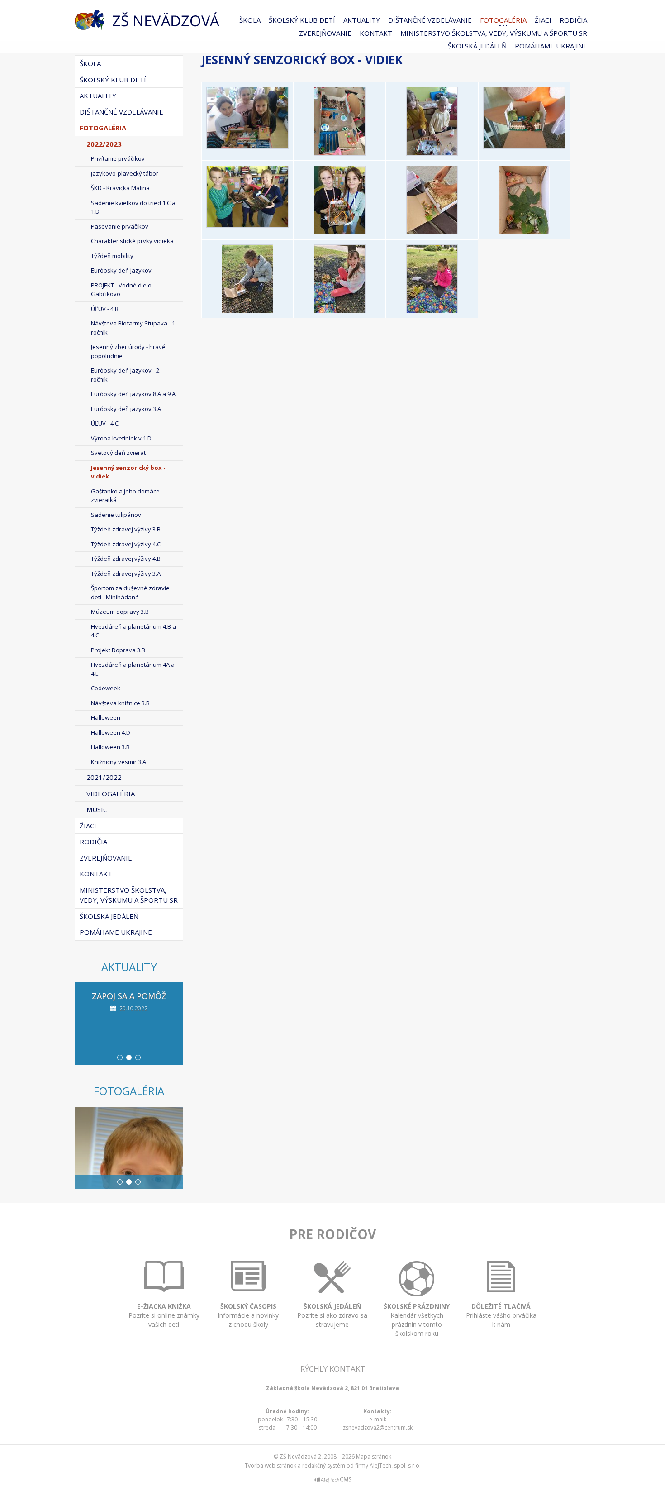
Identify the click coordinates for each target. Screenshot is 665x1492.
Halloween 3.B (110, 747)
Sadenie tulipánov (116, 515)
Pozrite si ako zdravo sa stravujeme (332, 1315)
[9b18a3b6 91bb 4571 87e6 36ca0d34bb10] (247, 311)
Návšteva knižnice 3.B (120, 703)
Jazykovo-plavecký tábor (124, 173)
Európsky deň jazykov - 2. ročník (126, 374)
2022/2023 (104, 143)
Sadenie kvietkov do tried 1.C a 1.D (133, 207)
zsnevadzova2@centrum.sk (378, 1427)
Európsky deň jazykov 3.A (126, 409)
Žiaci (543, 19)
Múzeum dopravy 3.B (120, 611)
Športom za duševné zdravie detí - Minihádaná (130, 592)
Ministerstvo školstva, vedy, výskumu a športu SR (493, 33)
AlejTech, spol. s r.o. (395, 1465)
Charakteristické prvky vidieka (132, 241)
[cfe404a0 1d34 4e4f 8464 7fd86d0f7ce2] (340, 232)
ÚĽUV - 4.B (105, 309)
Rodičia (573, 19)
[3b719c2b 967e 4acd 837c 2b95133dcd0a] (432, 232)
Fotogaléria (503, 19)
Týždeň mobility (112, 256)
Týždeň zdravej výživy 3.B (126, 529)
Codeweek (105, 688)
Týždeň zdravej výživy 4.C (126, 544)
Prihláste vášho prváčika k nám (501, 1315)
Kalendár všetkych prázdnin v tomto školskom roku (417, 1320)
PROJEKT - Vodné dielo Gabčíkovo (121, 289)
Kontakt (376, 33)
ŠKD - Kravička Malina (120, 188)
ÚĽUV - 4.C (105, 423)
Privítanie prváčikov (118, 158)
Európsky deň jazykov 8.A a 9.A (133, 394)
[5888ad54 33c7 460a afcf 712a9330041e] (524, 232)
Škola (250, 19)
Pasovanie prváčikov (119, 226)
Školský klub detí (302, 19)
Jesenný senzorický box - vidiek (128, 472)
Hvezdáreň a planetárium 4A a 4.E (133, 669)
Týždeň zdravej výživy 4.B (126, 559)
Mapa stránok (373, 1456)
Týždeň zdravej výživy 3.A (126, 573)
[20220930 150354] (524, 146)
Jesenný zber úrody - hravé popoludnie (128, 351)
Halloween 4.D (110, 732)
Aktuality (361, 19)
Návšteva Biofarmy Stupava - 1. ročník (133, 327)
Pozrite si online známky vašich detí (164, 1315)
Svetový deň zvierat (118, 453)
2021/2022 (104, 777)
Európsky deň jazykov (121, 270)
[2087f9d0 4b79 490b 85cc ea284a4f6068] (247, 225)
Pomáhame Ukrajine (551, 45)
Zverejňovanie (325, 33)
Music (96, 809)
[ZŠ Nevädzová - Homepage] (147, 20)
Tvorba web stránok (270, 1465)
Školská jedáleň (477, 45)
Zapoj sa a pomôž (129, 995)
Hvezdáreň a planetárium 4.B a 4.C (133, 631)
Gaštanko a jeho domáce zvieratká (125, 495)
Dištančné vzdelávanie (430, 19)
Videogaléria (110, 793)
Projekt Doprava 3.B (118, 650)
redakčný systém (323, 1465)
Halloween (105, 717)
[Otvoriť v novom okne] (333, 1481)
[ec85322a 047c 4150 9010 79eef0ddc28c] (432, 311)
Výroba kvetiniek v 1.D (121, 438)
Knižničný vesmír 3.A (118, 762)
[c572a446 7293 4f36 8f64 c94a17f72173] (340, 311)
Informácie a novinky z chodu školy (248, 1315)
